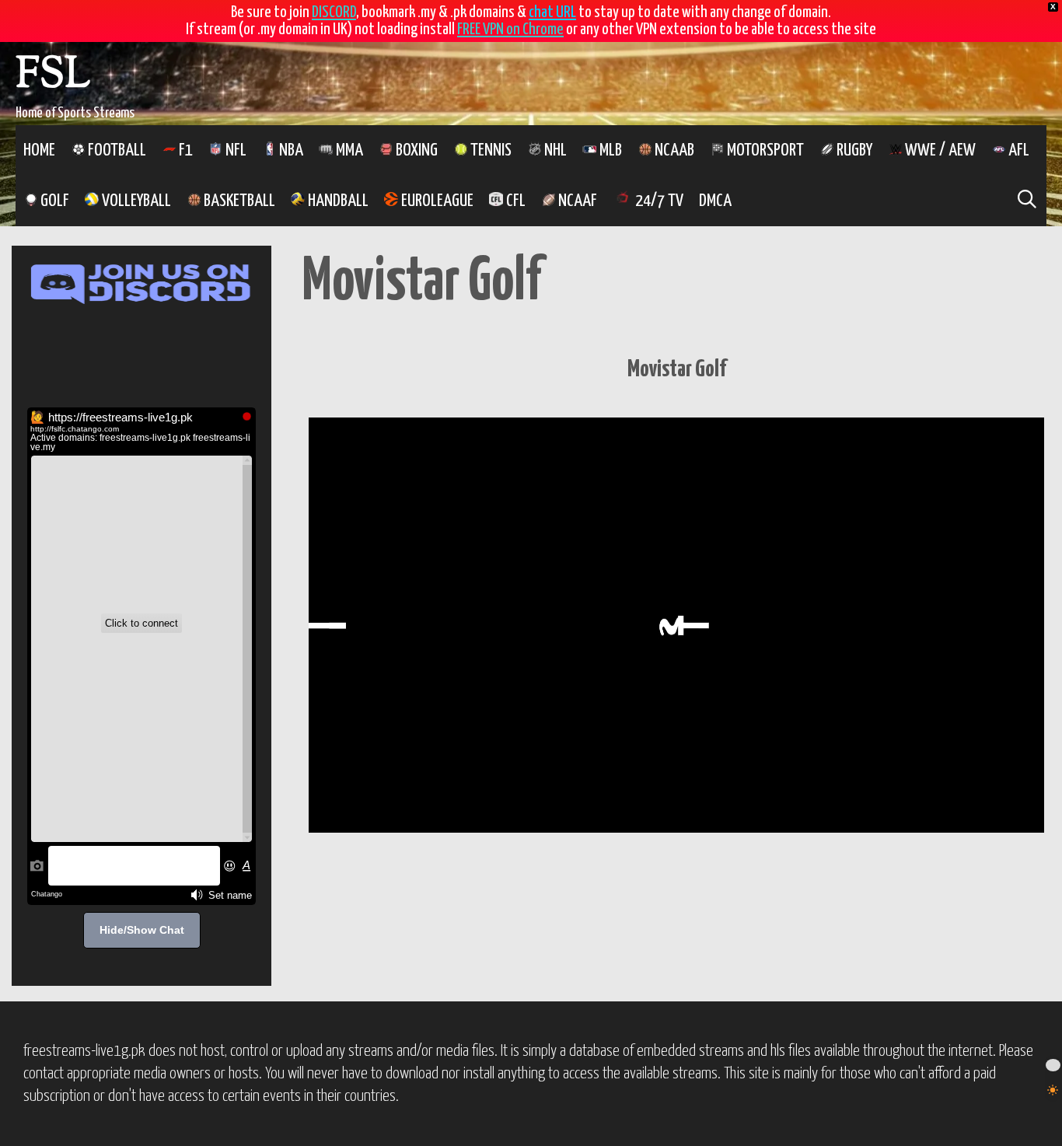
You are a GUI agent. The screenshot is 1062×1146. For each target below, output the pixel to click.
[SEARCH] (1026, 201)
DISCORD (334, 12)
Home (39, 150)
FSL (53, 76)
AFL (1017, 150)
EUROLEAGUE (435, 201)
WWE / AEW (939, 150)
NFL (234, 150)
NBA (289, 150)
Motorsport (764, 150)
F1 (184, 150)
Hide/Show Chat (142, 930)
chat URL (552, 12)
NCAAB (673, 150)
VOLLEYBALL (135, 201)
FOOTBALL (115, 150)
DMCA (715, 201)
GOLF (53, 201)
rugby (852, 150)
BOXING (415, 150)
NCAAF (576, 201)
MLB (609, 150)
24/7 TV (657, 201)
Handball (337, 201)
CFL (514, 201)
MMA (348, 150)
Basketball (238, 201)
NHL (554, 150)
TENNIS (489, 150)
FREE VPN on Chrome (510, 29)
